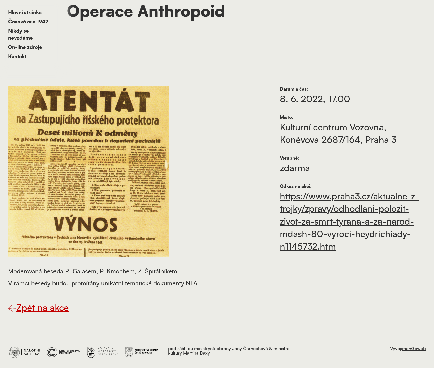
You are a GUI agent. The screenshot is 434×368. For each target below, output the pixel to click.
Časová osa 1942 (28, 21)
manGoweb (414, 349)
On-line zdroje (25, 47)
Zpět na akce (42, 308)
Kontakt (17, 56)
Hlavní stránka (25, 12)
